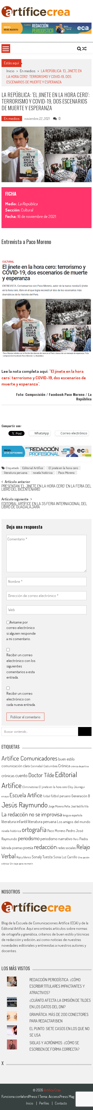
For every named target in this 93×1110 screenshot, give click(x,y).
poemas (17, 848)
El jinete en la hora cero (63, 468)
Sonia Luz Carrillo (65, 857)
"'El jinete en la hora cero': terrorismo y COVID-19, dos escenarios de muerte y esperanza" (43, 377)
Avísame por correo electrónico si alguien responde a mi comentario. (21, 630)
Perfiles (44, 1103)
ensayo (5, 796)
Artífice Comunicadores (29, 758)
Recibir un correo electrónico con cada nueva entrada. (21, 699)
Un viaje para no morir (21, 863)
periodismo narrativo (56, 838)
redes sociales (67, 848)
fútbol (46, 796)
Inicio (29, 1103)
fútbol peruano (61, 796)
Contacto (61, 1103)
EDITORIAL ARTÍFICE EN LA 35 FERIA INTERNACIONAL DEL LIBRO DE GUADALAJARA (44, 505)
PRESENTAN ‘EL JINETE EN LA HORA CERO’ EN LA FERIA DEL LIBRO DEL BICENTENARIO (46, 488)
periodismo (29, 838)
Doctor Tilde (41, 775)
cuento (21, 775)
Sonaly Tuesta (42, 856)
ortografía (34, 829)
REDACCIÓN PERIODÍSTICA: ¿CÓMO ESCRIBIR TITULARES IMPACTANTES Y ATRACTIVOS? (57, 986)
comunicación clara (15, 765)
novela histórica (43, 473)
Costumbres (50, 766)
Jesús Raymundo (24, 804)
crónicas (8, 775)
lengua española (72, 815)
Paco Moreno (66, 473)
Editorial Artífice (32, 468)
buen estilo (66, 759)
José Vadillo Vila (80, 806)
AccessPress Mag (61, 1096)
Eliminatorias (30, 787)
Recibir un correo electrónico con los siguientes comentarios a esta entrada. (20, 666)
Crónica (64, 765)
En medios (27, 71)
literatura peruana (15, 473)
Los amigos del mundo (73, 821)
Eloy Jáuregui (76, 787)
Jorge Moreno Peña (59, 806)
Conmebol (37, 766)
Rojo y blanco (23, 857)
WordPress (29, 1096)
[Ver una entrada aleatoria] (84, 48)
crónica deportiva (80, 766)
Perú (76, 839)
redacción (45, 847)
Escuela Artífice (25, 794)
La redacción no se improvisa (31, 814)
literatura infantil (14, 821)
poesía (28, 847)
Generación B (80, 796)
